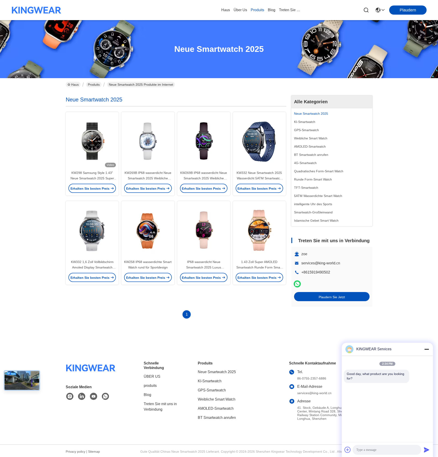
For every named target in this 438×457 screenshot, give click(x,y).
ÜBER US (152, 376)
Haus (225, 10)
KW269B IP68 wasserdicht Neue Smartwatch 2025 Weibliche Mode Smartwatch (148, 178)
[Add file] (347, 450)
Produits (94, 84)
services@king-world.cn (320, 263)
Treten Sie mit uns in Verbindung (160, 406)
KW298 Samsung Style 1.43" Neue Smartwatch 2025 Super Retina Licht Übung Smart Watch (92, 178)
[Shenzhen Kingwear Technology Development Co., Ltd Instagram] (70, 396)
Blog (147, 395)
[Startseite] (91, 373)
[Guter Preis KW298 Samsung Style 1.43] (92, 141)
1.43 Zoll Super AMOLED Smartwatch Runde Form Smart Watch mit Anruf (259, 267)
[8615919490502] (105, 396)
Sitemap (94, 451)
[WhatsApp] (297, 284)
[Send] (426, 450)
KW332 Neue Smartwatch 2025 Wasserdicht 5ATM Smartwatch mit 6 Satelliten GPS (259, 178)
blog (271, 10)
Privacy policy (75, 451)
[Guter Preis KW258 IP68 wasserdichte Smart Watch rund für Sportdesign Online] (148, 230)
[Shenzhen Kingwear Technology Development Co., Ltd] (36, 10)
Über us (240, 10)
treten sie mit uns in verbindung (290, 10)
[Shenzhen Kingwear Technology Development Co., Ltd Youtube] (93, 396)
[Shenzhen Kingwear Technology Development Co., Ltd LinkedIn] (82, 396)
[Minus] (426, 349)
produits (257, 10)
